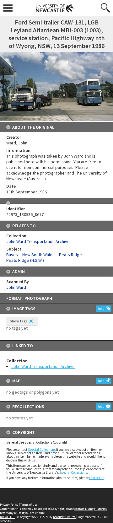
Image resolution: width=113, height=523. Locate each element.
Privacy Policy (9, 505)
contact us (96, 478)
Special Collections (42, 449)
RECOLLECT (7, 517)
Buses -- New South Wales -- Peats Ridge (44, 254)
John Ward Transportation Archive (43, 366)
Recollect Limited (64, 517)
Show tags (19, 321)
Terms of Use (28, 505)
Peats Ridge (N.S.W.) (25, 260)
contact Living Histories (90, 509)
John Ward (16, 287)
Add (101, 308)
